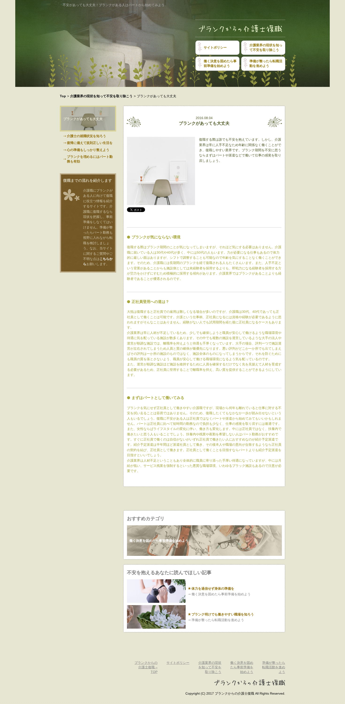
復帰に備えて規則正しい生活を (90, 143)
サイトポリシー (215, 47)
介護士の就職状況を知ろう (86, 136)
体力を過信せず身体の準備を (213, 588)
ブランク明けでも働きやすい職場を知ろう (223, 614)
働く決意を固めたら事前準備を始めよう (220, 63)
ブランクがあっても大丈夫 (83, 119)
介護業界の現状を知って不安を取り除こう (265, 47)
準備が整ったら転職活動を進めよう (265, 63)
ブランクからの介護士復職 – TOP (145, 667)
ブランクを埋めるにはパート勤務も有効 (90, 159)
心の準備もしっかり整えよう (88, 150)
